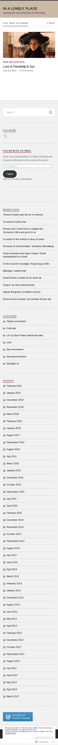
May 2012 (12, 682)
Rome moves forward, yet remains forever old (27, 299)
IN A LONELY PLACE (20, 8)
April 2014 (12, 569)
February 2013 (14, 633)
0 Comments (26, 70)
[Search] (50, 112)
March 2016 (13, 463)
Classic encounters (16, 321)
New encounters (14, 62)
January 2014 (14, 590)
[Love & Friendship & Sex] (29, 45)
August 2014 (13, 548)
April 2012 (12, 689)
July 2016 (12, 456)
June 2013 (12, 612)
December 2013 (15, 597)
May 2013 (12, 619)
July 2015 (12, 499)
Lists (8, 342)
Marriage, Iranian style (14, 271)
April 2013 (12, 626)
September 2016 (15, 442)
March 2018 (13, 414)
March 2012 (13, 696)
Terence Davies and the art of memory (23, 214)
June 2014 (12, 562)
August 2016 (13, 449)
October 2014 (14, 534)
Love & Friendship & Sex (19, 66)
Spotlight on (12, 363)
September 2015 (15, 492)
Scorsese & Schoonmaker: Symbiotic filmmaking (28, 246)
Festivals (11, 328)
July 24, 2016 (9, 70)
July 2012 (12, 668)
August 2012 (13, 661)
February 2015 (14, 513)
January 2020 (14, 393)
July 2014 (12, 555)
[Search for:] (29, 112)
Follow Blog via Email (17, 151)
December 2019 (15, 400)
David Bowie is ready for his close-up (22, 278)
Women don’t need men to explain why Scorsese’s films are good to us (23, 230)
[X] (5, 134)
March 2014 (13, 576)
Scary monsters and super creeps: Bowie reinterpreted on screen (24, 255)
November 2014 (15, 527)
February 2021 (14, 386)
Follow (9, 174)
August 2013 (13, 604)
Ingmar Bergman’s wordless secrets (21, 292)
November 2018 (15, 407)
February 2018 (14, 421)
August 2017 (13, 435)
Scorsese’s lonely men (14, 222)
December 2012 (15, 640)
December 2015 (15, 477)
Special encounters (16, 356)
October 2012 (14, 647)
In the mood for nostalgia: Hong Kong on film (26, 264)
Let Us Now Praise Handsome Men (24, 335)
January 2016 (14, 470)
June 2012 (12, 675)
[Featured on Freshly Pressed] (18, 720)
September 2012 (15, 654)
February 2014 (14, 583)
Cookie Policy (10, 733)
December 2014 (15, 520)
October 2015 (14, 484)
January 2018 (14, 428)
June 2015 (12, 506)
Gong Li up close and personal (18, 285)
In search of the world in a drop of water (23, 239)
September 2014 (15, 541)
